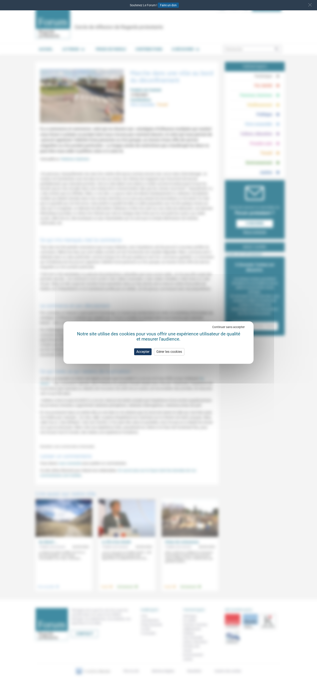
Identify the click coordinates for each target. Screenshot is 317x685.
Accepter (142, 352)
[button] (310, 5)
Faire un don (168, 5)
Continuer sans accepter (228, 327)
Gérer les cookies (169, 352)
